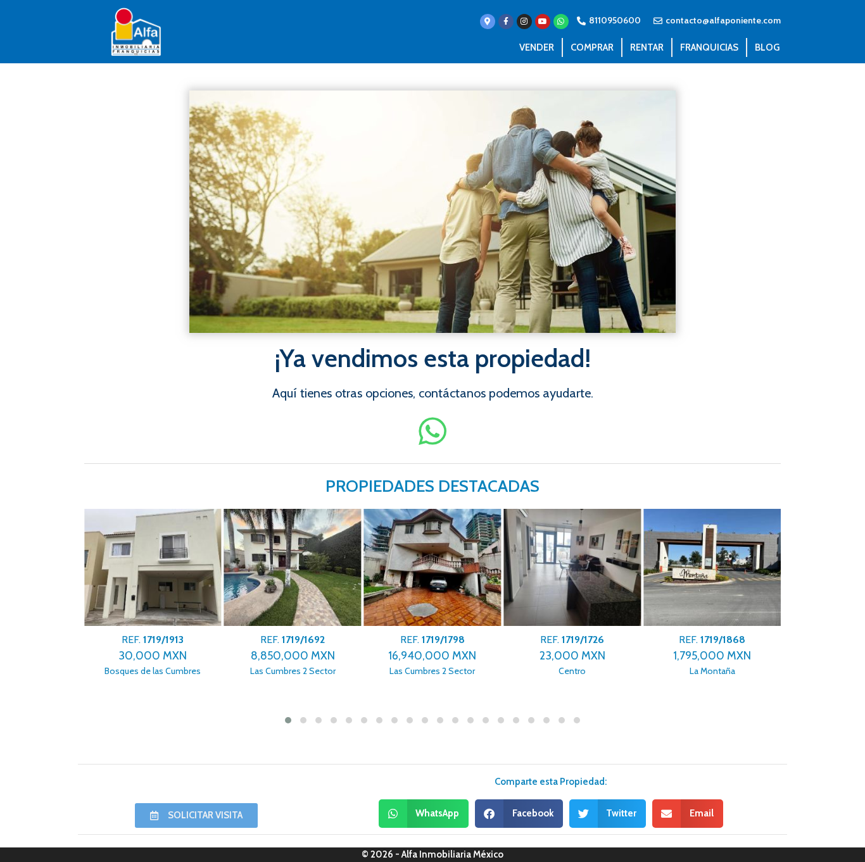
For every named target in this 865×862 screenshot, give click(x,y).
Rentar (647, 47)
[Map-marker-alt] (487, 21)
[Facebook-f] (506, 21)
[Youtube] (542, 21)
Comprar (592, 47)
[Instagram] (524, 21)
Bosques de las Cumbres (152, 655)
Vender (536, 47)
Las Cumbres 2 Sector (293, 655)
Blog (767, 47)
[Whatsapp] (561, 21)
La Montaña (712, 655)
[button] (424, 813)
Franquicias (709, 47)
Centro (572, 655)
